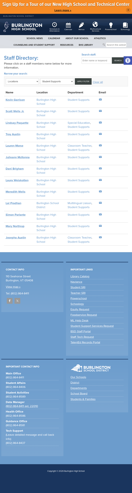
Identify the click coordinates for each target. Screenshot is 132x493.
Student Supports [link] (79, 100)
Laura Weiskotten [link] (17, 180)
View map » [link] (13, 287)
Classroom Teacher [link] (79, 145)
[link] (128, 60)
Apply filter (83, 81)
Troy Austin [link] (13, 134)
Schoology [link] (77, 304)
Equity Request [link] (80, 309)
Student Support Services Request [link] (92, 326)
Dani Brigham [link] (15, 168)
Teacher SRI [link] (78, 293)
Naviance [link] (76, 282)
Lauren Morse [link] (14, 145)
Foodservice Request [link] (84, 315)
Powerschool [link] (79, 298)
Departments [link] (79, 388)
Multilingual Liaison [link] (79, 203)
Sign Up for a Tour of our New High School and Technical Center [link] (66, 4)
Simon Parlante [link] (16, 214)
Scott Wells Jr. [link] (15, 111)
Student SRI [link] (78, 287)
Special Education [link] (79, 123)
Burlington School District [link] (18, 16)
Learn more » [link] (62, 10)
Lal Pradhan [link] (13, 203)
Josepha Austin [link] (16, 237)
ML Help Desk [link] (79, 320)
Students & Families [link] (83, 399)
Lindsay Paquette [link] (17, 123)
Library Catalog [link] (80, 276)
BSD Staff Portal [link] (81, 331)
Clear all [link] (98, 82)
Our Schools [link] (78, 377)
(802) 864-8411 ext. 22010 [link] (22, 406)
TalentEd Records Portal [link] (85, 342)
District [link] (75, 382)
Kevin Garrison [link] (15, 100)
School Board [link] (79, 393)
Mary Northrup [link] (15, 226)
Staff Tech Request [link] (82, 337)
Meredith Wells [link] (15, 191)
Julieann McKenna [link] (18, 157)
